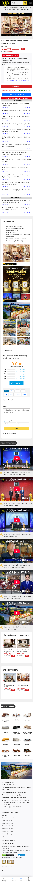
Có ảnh (24, 394)
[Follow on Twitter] (10, 844)
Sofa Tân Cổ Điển (21, 7)
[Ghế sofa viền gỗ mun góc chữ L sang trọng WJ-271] (10, 643)
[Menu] (30, 3)
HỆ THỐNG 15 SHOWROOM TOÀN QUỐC (16, 98)
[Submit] (25, 3)
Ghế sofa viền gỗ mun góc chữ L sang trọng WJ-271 (9, 651)
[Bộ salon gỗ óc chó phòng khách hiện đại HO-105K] (10, 677)
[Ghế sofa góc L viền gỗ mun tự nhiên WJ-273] (23, 643)
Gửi (16, 428)
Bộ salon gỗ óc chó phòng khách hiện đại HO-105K (9, 685)
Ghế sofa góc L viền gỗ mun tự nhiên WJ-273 (23, 650)
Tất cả (6, 391)
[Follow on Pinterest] (13, 844)
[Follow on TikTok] (8, 844)
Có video (17, 394)
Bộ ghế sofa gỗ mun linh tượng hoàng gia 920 (23, 684)
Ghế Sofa (12, 7)
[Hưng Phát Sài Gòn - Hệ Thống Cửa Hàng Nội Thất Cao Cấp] (5, 3)
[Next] (29, 649)
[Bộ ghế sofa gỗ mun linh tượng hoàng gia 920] (23, 677)
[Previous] (3, 649)
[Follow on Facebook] (3, 844)
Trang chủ (5, 7)
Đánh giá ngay (16, 383)
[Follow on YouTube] (15, 844)
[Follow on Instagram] (6, 844)
